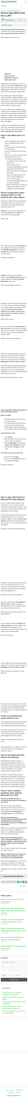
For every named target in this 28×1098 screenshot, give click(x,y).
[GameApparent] (9, 2)
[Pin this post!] (26, 882)
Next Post (23, 886)
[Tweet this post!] (21, 882)
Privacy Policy (19, 1090)
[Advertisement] (14, 1034)
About (6, 1090)
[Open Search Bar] (26, 2)
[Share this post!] (18, 882)
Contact (12, 1090)
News (5, 10)
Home (2, 10)
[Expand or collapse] (25, 25)
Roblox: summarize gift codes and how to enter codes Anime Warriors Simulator (13, 911)
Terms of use (11, 1092)
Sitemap (18, 1092)
